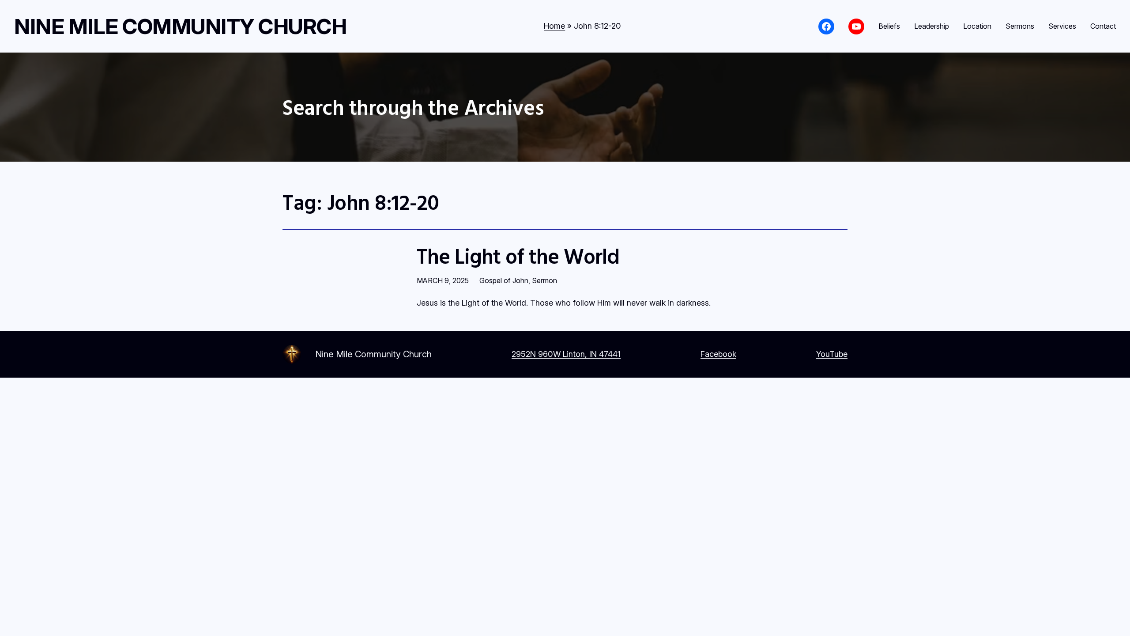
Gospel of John (503, 280)
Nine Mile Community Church (180, 26)
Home (554, 25)
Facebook (718, 354)
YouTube (832, 354)
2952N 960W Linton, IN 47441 (566, 354)
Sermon (544, 280)
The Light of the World (518, 256)
